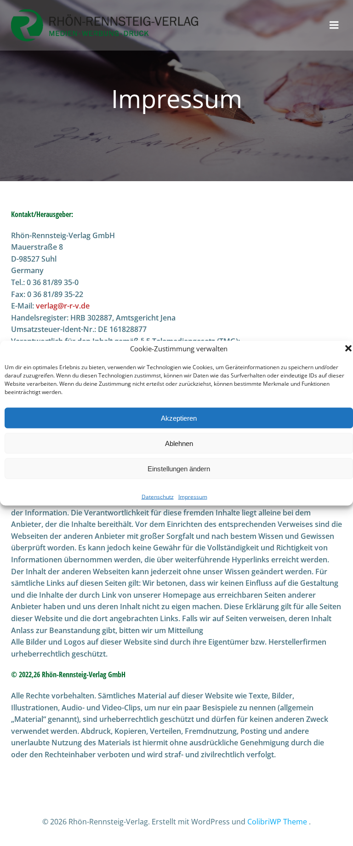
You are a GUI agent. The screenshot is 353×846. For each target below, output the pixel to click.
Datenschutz (158, 497)
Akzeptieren (179, 418)
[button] (348, 348)
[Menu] (334, 25)
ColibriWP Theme (277, 822)
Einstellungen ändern (179, 468)
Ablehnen (179, 443)
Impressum (192, 497)
